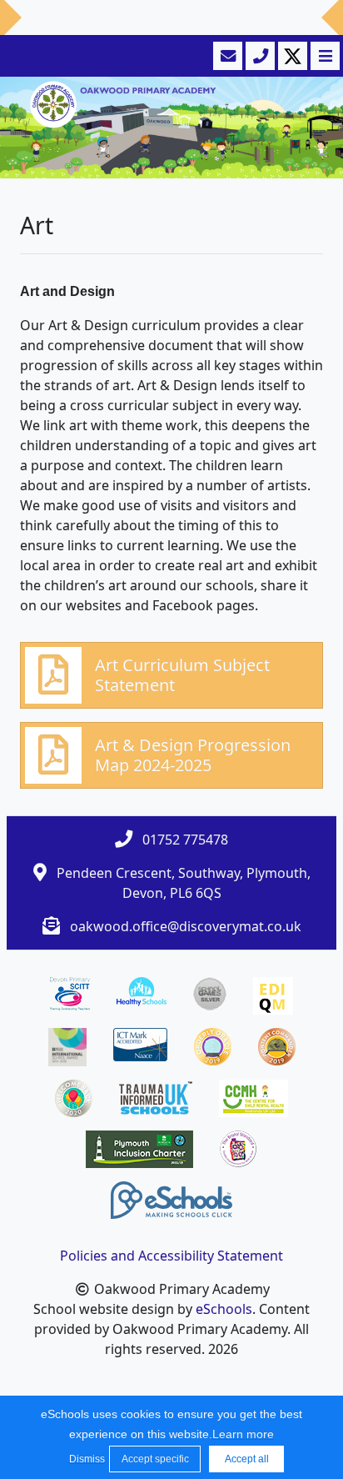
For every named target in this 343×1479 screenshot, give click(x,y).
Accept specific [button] (155, 1459)
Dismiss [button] (85, 1459)
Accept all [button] (247, 1459)
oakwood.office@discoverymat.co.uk (185, 926)
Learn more (243, 1434)
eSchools (224, 1309)
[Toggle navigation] (323, 56)
